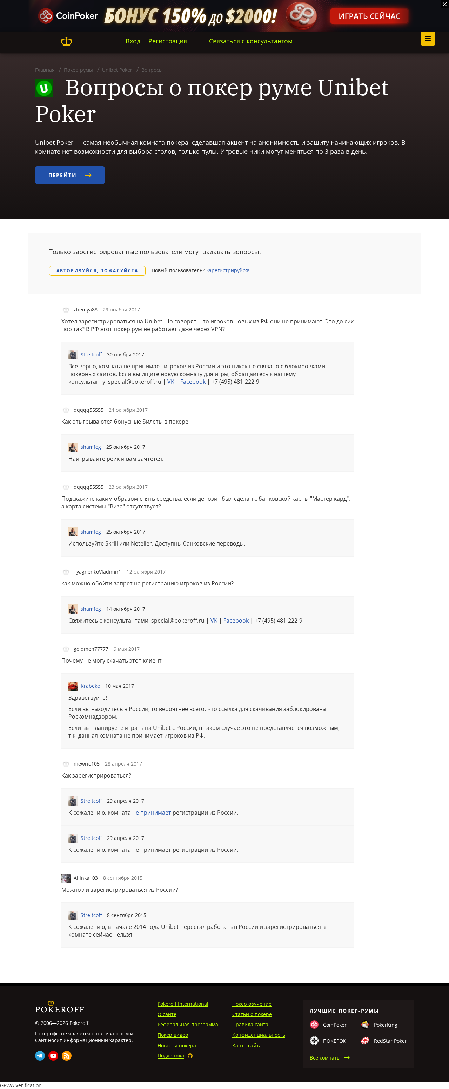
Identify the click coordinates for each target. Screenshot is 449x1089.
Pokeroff (66, 41)
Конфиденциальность (258, 1035)
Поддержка (171, 1055)
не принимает (151, 812)
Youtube (53, 1056)
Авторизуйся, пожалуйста (97, 271)
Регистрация (167, 41)
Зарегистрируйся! (227, 270)
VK (170, 381)
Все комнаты (325, 1057)
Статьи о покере (252, 1014)
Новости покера (177, 1045)
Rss (67, 1056)
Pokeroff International (183, 1003)
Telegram (40, 1056)
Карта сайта (247, 1045)
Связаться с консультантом (251, 41)
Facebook (193, 381)
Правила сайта (250, 1024)
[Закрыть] (445, 4)
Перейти (63, 175)
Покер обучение (252, 1003)
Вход (133, 41)
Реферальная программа (188, 1024)
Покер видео (173, 1035)
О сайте (167, 1014)
